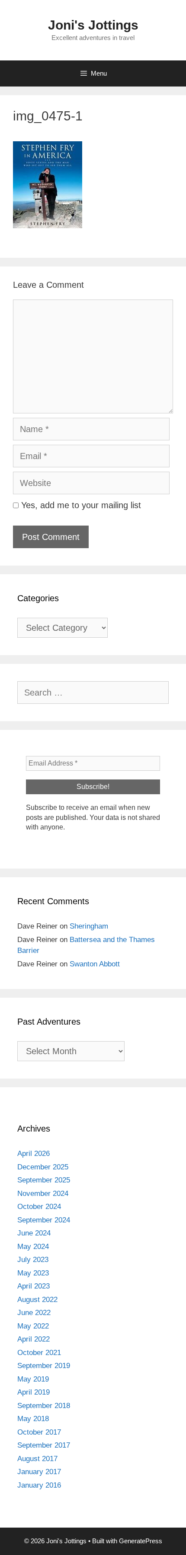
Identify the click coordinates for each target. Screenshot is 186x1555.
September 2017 (43, 1445)
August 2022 (37, 1299)
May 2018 (33, 1419)
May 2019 (33, 1379)
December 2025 (42, 1167)
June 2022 (34, 1313)
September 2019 (43, 1366)
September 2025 (43, 1180)
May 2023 (33, 1273)
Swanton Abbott (95, 964)
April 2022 (33, 1339)
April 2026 (33, 1153)
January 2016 (39, 1485)
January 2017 (39, 1472)
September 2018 (43, 1406)
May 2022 (33, 1326)
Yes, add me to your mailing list (80, 505)
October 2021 (39, 1353)
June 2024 (34, 1233)
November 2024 (42, 1193)
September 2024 (43, 1220)
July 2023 (32, 1259)
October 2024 (39, 1206)
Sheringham (89, 926)
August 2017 (37, 1459)
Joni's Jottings (93, 25)
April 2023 (33, 1286)
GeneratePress (140, 1541)
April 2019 (33, 1392)
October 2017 (39, 1432)
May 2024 (33, 1246)
